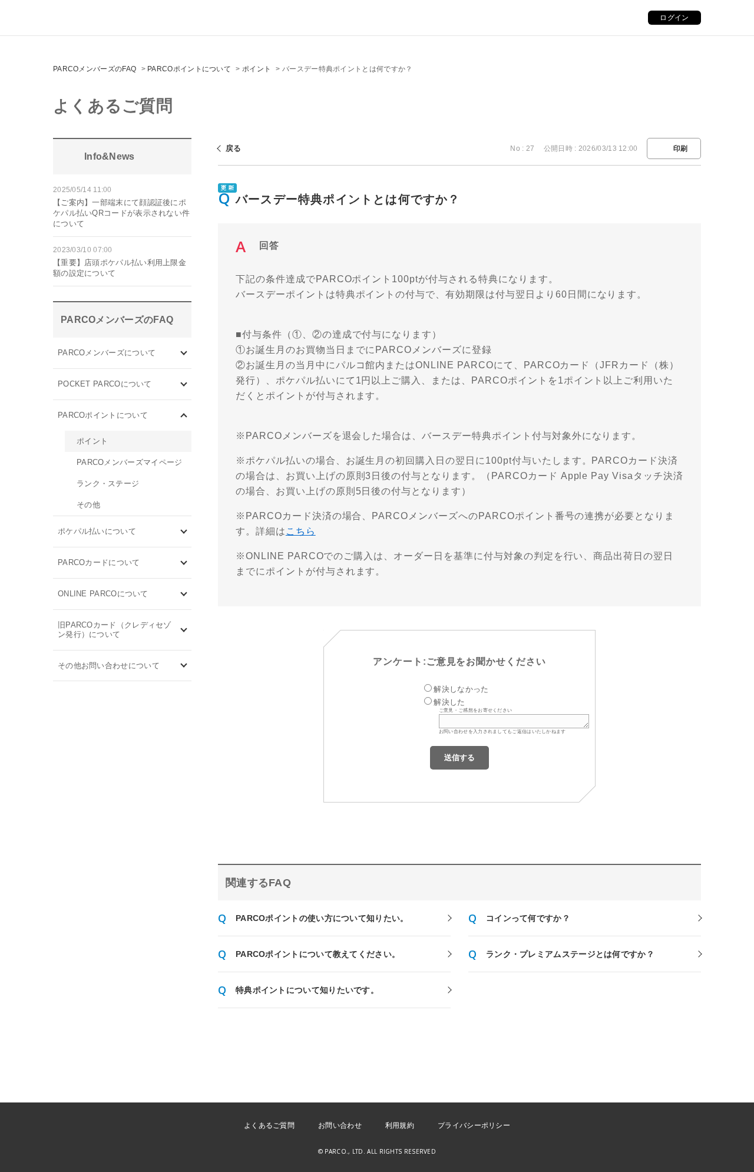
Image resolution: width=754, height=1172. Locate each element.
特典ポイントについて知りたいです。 (307, 990)
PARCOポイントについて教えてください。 (318, 954)
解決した (449, 702)
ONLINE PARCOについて (103, 593)
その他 (88, 504)
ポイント (256, 69)
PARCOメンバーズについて (107, 352)
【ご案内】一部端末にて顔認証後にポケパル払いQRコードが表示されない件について (121, 213)
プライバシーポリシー (474, 1125)
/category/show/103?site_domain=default (184, 352)
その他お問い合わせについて (109, 665)
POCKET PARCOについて (105, 383)
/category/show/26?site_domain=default (184, 531)
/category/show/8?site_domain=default (184, 665)
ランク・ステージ (108, 483)
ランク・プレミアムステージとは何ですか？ (570, 954)
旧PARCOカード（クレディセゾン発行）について (114, 629)
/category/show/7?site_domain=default (184, 629)
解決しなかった (461, 689)
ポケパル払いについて (97, 531)
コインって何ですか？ (528, 918)
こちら (301, 531)
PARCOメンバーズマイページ (130, 462)
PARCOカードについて (99, 562)
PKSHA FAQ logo (689, 1152)
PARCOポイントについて (189, 69)
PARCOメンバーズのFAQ (94, 69)
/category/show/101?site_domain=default (184, 562)
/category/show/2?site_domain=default (184, 415)
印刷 (680, 148)
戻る (234, 148)
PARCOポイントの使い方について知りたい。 (322, 918)
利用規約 (399, 1125)
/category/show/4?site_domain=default (184, 384)
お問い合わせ (340, 1125)
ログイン (674, 18)
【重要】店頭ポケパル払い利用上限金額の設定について (119, 268)
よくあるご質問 (269, 1125)
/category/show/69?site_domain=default (184, 593)
